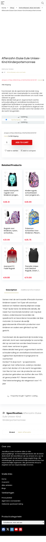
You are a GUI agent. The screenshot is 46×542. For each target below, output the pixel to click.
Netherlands (16, 120)
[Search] (42, 3)
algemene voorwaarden (11, 501)
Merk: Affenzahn (24, 432)
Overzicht (5, 482)
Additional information (30, 290)
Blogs (4, 488)
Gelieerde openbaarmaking (12, 504)
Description (11, 290)
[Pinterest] (20, 529)
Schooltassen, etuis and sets (29, 8)
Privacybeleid (7, 498)
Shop (12, 8)
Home (4, 8)
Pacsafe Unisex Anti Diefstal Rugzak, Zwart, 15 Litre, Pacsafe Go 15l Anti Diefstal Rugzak (32, 272)
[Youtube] (16, 529)
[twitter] (7, 529)
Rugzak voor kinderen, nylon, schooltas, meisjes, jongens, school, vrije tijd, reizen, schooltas (11, 234)
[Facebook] (3, 529)
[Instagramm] (12, 529)
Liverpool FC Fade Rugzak (9, 267)
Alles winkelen (7, 485)
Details (40, 80)
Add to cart (22, 142)
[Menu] (2, 3)
